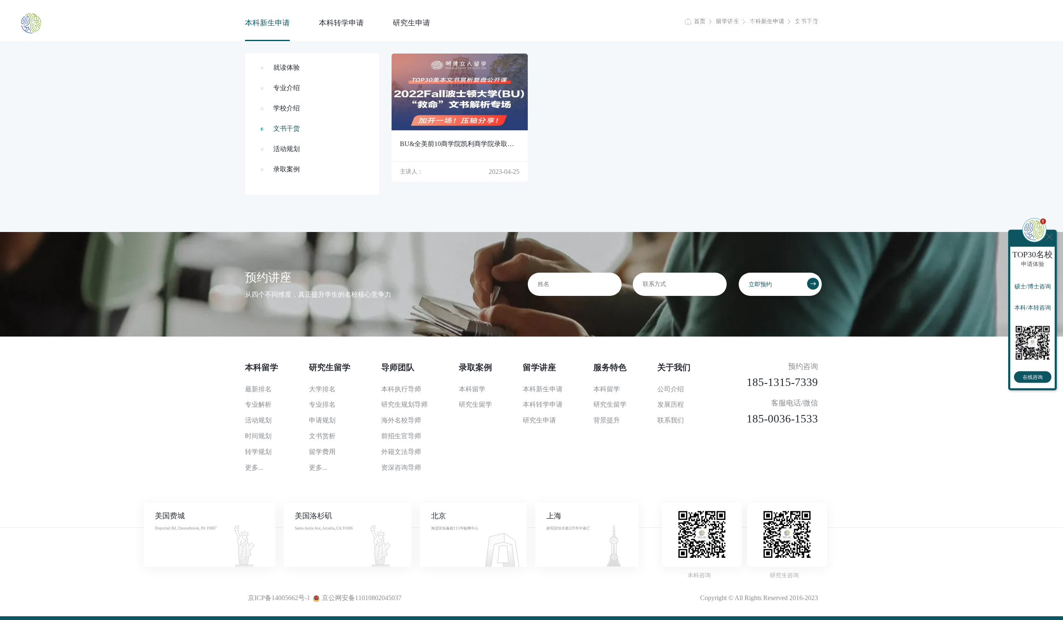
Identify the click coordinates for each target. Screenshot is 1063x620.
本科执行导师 (401, 389)
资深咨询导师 (401, 467)
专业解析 (258, 404)
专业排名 (322, 404)
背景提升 (606, 420)
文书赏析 (322, 435)
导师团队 (682, 22)
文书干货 (286, 128)
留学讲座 (803, 22)
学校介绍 (286, 108)
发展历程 (670, 404)
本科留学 (554, 22)
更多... (254, 467)
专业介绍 (286, 87)
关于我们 (924, 22)
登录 (1035, 22)
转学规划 (258, 451)
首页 (500, 22)
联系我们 (670, 420)
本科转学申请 (543, 404)
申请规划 (322, 420)
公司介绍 (670, 389)
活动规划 (286, 148)
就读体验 (286, 67)
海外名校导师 (401, 420)
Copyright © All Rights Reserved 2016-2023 (759, 597)
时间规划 (258, 435)
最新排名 (258, 389)
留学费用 (322, 451)
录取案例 (743, 22)
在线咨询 (1033, 377)
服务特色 (864, 22)
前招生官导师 (401, 435)
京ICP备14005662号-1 (279, 597)
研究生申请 (539, 420)
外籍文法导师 (401, 451)
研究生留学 (618, 22)
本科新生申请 (543, 389)
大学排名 (322, 389)
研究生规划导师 (404, 404)
